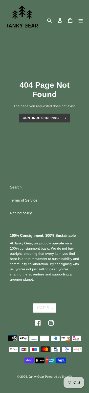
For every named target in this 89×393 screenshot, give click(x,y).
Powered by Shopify (58, 376)
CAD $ (43, 308)
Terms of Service (23, 200)
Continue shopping (41, 118)
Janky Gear (36, 376)
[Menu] (80, 20)
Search (16, 187)
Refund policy (21, 213)
